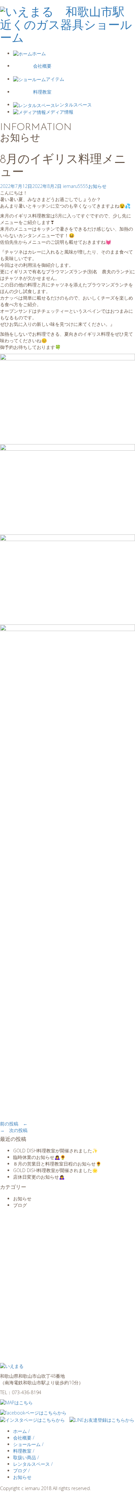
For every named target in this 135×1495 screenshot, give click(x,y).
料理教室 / (23, 1451)
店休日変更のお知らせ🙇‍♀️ (39, 1177)
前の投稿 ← (14, 1124)
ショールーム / (28, 1444)
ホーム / (21, 1431)
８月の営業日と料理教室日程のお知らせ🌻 (57, 1164)
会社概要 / (23, 1438)
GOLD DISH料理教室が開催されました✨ (55, 1150)
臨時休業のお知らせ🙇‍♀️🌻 (39, 1157)
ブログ (20, 1205)
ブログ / (21, 1470)
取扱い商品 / (26, 1457)
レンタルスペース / (33, 1464)
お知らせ (97, 186)
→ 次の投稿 (14, 1130)
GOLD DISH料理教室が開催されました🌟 (55, 1170)
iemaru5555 (75, 186)
